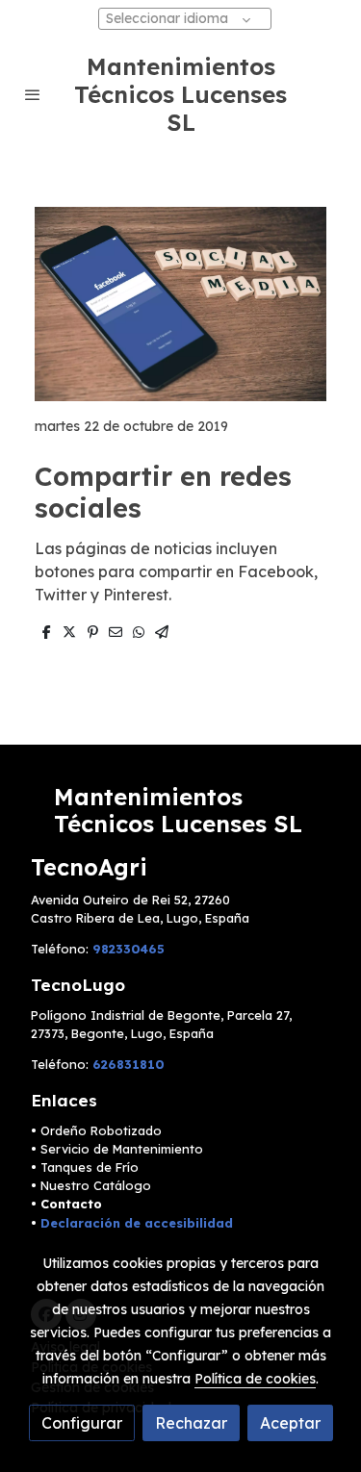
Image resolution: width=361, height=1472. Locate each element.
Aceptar (290, 1423)
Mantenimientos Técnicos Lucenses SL (180, 94)
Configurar (81, 1423)
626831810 (128, 1064)
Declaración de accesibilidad (136, 1223)
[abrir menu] (32, 94)
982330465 (128, 948)
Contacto (71, 1203)
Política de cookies (255, 1378)
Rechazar (191, 1423)
